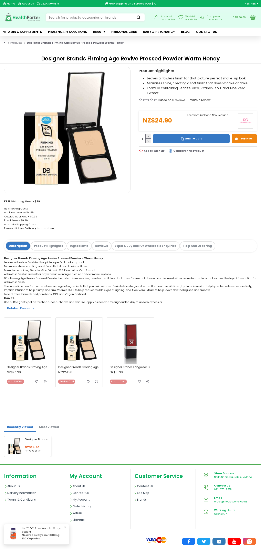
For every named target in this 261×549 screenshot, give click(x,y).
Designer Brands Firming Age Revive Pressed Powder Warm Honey (37, 439)
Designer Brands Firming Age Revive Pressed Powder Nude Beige (80, 367)
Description (18, 246)
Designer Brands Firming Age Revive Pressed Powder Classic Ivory (28, 367)
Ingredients (79, 246)
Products (16, 43)
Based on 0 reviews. (172, 100)
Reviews (101, 246)
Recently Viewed (20, 427)
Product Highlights (48, 246)
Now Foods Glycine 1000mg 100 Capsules (41, 536)
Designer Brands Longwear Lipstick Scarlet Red (131, 367)
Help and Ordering (197, 246)
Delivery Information (39, 228)
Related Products (20, 308)
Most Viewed (49, 427)
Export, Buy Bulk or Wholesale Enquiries (145, 246)
